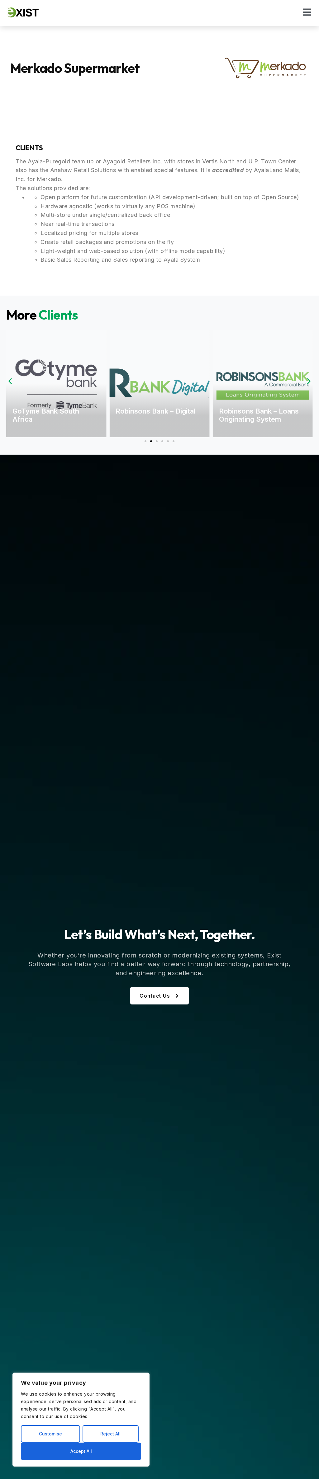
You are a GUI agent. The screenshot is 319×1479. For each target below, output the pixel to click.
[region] (81, 1420)
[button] (10, 381)
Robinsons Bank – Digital (155, 411)
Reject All (110, 1433)
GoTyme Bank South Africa (45, 415)
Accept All (81, 1451)
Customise (50, 1433)
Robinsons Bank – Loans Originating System (259, 415)
